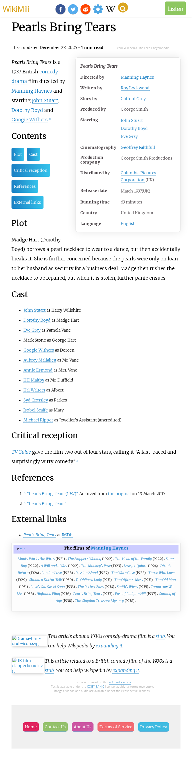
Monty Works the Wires (36, 559)
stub (160, 636)
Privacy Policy (153, 726)
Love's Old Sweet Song (47, 586)
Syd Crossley (36, 399)
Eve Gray (129, 136)
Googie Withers (30, 120)
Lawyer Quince (135, 566)
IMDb (67, 534)
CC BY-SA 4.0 (95, 686)
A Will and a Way (54, 566)
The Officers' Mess (128, 580)
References (25, 186)
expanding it (109, 646)
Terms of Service (116, 726)
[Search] (123, 7)
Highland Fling (48, 593)
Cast (33, 154)
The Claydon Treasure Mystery (100, 600)
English (128, 223)
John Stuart (132, 120)
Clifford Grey (133, 98)
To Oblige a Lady (89, 580)
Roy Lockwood (135, 87)
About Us (83, 726)
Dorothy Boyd (134, 128)
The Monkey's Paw (95, 566)
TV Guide (21, 452)
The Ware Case (123, 573)
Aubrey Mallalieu (40, 360)
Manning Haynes (137, 77)
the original (119, 493)
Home (31, 726)
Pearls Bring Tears (88, 593)
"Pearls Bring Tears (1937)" (52, 493)
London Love (52, 573)
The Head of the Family (133, 559)
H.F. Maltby (34, 380)
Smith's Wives (128, 586)
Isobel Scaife (36, 409)
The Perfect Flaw (91, 586)
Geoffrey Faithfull (138, 147)
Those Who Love (161, 573)
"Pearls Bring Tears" (46, 503)
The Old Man (165, 580)
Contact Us (55, 726)
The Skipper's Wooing (85, 559)
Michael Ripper (38, 419)
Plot (18, 154)
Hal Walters (34, 389)
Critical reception (31, 170)
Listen (175, 8)
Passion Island (87, 573)
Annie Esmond (38, 370)
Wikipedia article (120, 682)
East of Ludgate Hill (130, 593)
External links (27, 202)
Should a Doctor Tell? (45, 580)
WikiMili (16, 8)
